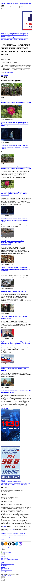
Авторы (3, 539)
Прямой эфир (22, 3)
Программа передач (15, 484)
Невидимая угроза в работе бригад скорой (13, 291)
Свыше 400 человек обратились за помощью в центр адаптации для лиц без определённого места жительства (15, 269)
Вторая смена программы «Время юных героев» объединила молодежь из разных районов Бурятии (16, 101)
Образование (4, 35)
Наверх (3, 480)
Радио (2, 483)
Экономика (10, 33)
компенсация (4, 75)
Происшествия (17, 33)
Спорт (10, 35)
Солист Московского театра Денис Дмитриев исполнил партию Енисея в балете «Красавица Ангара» (14, 147)
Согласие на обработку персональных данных (14, 535)
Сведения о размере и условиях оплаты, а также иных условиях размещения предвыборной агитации (15, 368)
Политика (8, 36)
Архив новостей (5, 538)
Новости (3, 3)
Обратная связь (5, 484)
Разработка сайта (5, 548)
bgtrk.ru (4, 526)
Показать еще (4, 408)
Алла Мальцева (9, 72)
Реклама (27, 483)
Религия (3, 36)
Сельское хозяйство (17, 35)
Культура (25, 35)
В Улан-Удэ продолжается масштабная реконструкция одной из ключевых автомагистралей (12, 242)
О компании (21, 483)
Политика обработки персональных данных (13, 533)
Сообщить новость (6, 575)
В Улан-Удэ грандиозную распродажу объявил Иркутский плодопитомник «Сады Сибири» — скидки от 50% (14, 124)
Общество (3, 33)
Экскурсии (24, 484)
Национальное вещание (11, 483)
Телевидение (9, 3)
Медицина (25, 33)
